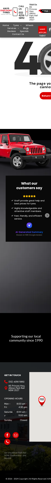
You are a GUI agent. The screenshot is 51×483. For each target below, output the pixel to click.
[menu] (4, 7)
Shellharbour (16, 455)
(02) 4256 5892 (21, 15)
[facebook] (7, 435)
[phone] (7, 442)
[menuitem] (6, 25)
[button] (11, 215)
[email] (16, 435)
